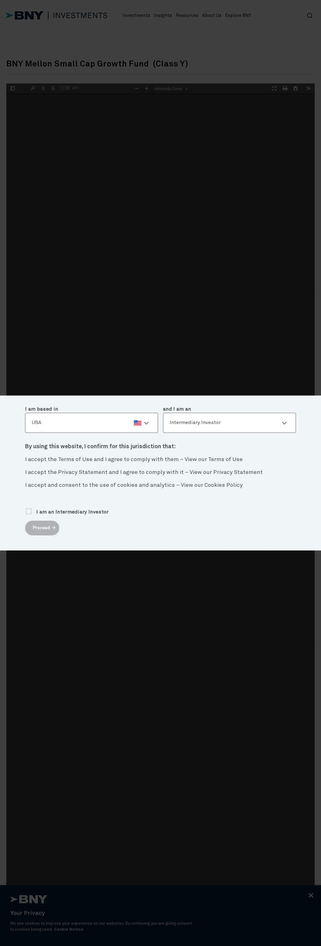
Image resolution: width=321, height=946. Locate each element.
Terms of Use (225, 459)
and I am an (177, 409)
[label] (91, 423)
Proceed (41, 528)
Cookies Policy (223, 485)
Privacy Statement (238, 472)
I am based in (41, 409)
